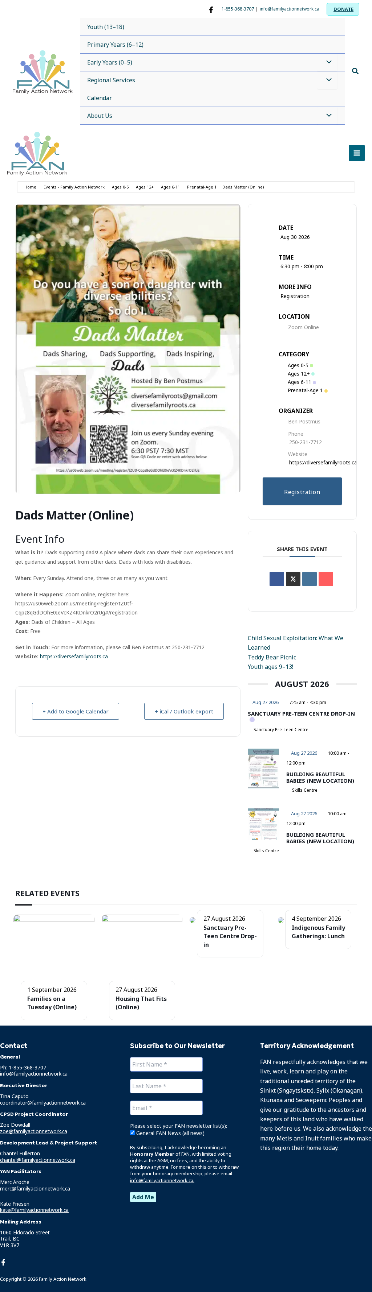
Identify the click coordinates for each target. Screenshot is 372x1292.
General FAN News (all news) (170, 1133)
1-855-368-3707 (238, 9)
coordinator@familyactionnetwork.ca (43, 1102)
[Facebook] (211, 10)
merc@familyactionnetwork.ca (35, 1188)
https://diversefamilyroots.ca (73, 656)
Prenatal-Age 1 (202, 187)
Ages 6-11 (170, 187)
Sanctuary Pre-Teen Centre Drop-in (301, 713)
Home (30, 187)
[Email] (326, 579)
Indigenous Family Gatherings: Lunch (318, 932)
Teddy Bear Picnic (272, 657)
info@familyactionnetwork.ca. (162, 1180)
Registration (295, 296)
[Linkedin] (309, 579)
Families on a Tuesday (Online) (52, 1003)
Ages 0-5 (120, 187)
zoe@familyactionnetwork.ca (33, 1131)
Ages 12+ (145, 187)
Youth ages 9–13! (270, 667)
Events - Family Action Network (74, 187)
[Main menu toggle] (357, 153)
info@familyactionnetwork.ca (289, 9)
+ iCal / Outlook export (184, 711)
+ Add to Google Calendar (76, 711)
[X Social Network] (293, 579)
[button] (343, 9)
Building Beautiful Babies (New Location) (320, 777)
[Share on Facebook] (277, 579)
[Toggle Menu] (327, 62)
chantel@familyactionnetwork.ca (37, 1159)
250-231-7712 (305, 442)
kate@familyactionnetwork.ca (34, 1209)
